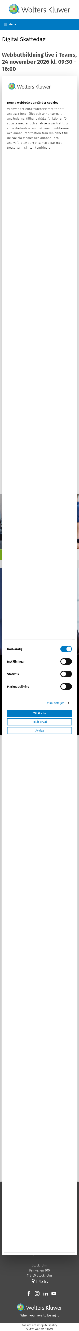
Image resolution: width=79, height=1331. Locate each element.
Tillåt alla (39, 713)
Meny (12, 24)
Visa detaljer (55, 703)
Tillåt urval (39, 722)
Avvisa (39, 730)
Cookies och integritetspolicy (39, 1325)
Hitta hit (41, 1281)
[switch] (66, 661)
